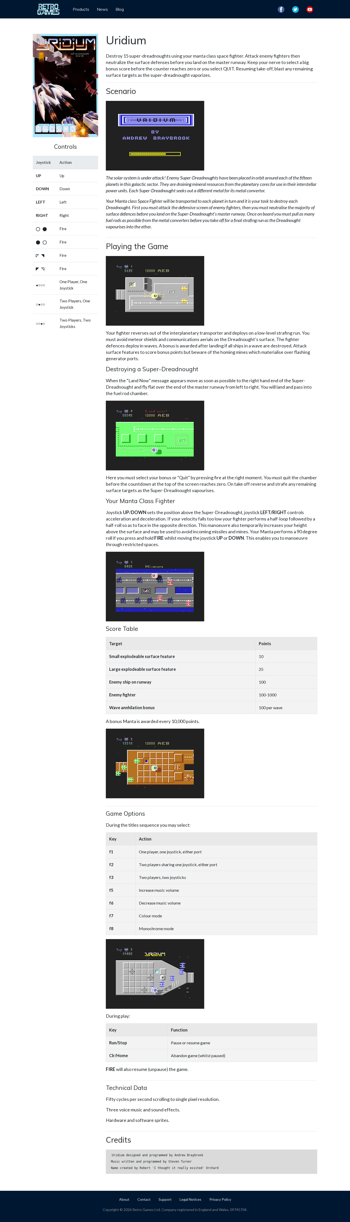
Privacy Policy (220, 1199)
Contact (144, 1199)
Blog (120, 9)
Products (81, 9)
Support (165, 1199)
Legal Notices (190, 1199)
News (102, 9)
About (124, 1199)
